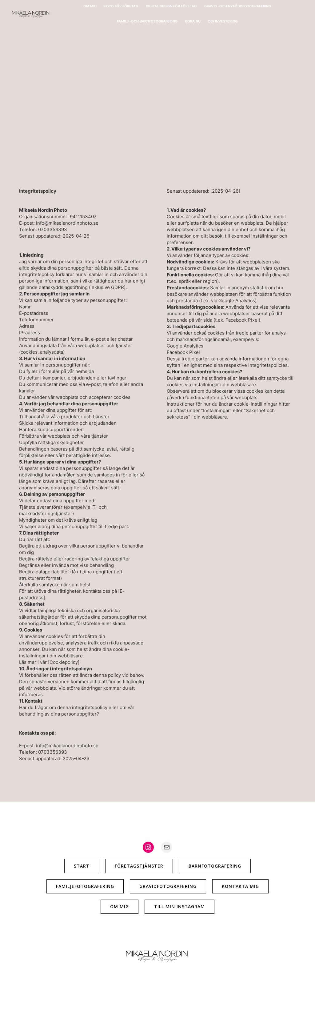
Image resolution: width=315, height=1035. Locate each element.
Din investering (222, 21)
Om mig (90, 6)
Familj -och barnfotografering (147, 21)
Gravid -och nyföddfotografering (237, 6)
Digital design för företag (171, 6)
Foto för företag (121, 6)
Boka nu (193, 21)
